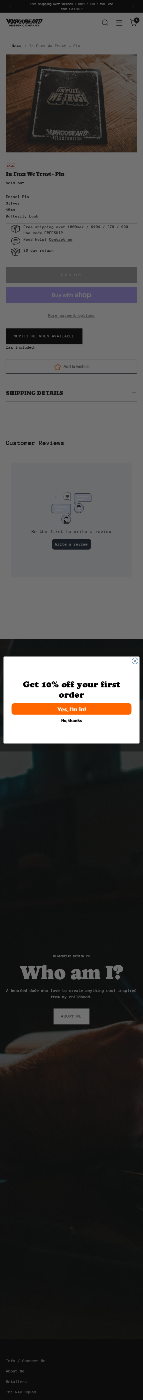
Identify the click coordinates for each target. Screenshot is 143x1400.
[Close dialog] (135, 661)
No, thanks (71, 720)
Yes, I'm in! (71, 709)
